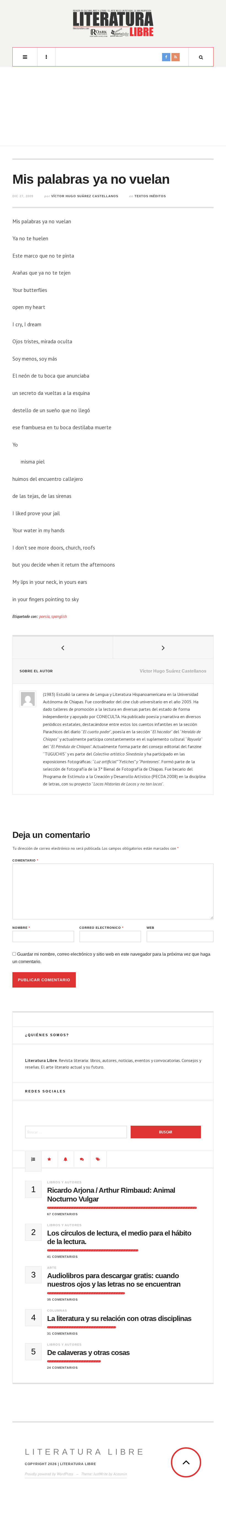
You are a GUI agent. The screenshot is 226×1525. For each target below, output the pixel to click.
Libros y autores (64, 1182)
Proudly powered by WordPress (49, 1473)
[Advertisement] (113, 107)
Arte (52, 1267)
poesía (44, 616)
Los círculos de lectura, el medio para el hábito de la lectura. (119, 1237)
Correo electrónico (101, 927)
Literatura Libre (85, 1451)
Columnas (57, 1310)
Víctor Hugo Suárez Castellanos (84, 196)
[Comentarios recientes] (82, 1159)
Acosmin (120, 1473)
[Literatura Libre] (113, 23)
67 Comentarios (62, 1214)
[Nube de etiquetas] (98, 1159)
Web (150, 927)
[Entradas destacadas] (49, 1159)
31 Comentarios (62, 1333)
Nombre (21, 927)
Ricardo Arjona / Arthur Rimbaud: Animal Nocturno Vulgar (111, 1194)
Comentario (25, 860)
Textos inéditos (150, 196)
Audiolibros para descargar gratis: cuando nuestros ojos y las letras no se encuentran (114, 1280)
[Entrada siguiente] (163, 648)
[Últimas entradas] (66, 1159)
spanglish (59, 616)
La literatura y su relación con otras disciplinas (119, 1318)
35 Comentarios (62, 1299)
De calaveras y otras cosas (88, 1352)
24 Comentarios (62, 1367)
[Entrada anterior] (63, 648)
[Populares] (33, 1159)
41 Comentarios (62, 1256)
